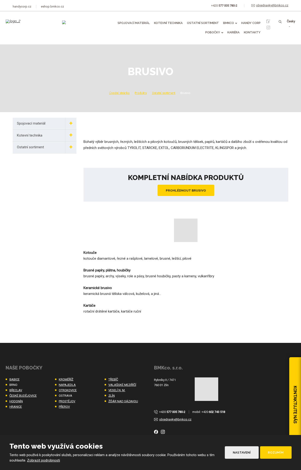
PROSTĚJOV (67, 401)
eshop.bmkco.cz (52, 6)
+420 (172, 412)
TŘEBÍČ (113, 379)
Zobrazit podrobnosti (43, 460)
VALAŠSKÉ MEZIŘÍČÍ (122, 385)
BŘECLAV (15, 390)
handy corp (251, 23)
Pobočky (212, 32)
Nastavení (242, 452)
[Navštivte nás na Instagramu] (268, 27)
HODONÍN (16, 401)
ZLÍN (111, 395)
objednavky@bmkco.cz (175, 419)
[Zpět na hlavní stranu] (30, 25)
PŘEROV (64, 406)
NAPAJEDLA (67, 385)
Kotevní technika (168, 23)
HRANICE (15, 406)
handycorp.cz (22, 6)
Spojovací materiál (134, 23)
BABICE (14, 379)
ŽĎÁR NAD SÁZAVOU (123, 401)
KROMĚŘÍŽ (66, 379)
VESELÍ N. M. (116, 390)
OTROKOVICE (68, 390)
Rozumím (276, 452)
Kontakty (252, 32)
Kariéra (233, 32)
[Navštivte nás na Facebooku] (268, 21)
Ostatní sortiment (203, 23)
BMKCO (228, 23)
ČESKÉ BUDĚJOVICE (23, 395)
